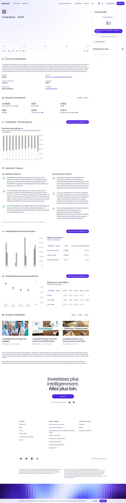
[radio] (84, 51)
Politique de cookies (55, 441)
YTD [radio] (13, 51)
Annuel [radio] (58, 246)
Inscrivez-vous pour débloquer (77, 122)
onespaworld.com (51, 89)
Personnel (17, 3)
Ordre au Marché (107, 17)
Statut (21, 440)
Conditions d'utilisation (56, 427)
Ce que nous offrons (65, 3)
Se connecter (110, 3)
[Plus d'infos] (122, 49)
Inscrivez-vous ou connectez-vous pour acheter (107, 31)
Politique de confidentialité (57, 438)
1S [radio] (6, 51)
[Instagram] (37, 458)
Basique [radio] (80, 98)
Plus (92, 3)
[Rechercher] (102, 3)
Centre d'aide (23, 433)
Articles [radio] (80, 315)
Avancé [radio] (86, 98)
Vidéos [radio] (86, 315)
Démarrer (63, 396)
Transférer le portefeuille (26, 437)
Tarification (78, 3)
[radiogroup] (14, 51)
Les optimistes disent (10, 174)
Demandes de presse (85, 430)
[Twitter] (26, 458)
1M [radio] (9, 51)
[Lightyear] (5, 3)
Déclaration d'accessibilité (56, 444)
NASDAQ (5, 83)
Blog (20, 427)
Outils (21, 430)
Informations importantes (56, 424)
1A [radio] (16, 51)
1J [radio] (3, 51)
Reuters (19, 186)
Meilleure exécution (54, 435)
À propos (86, 3)
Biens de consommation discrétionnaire (59, 77)
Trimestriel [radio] (51, 246)
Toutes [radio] (73, 315)
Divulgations (52, 448)
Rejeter (95, 501)
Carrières (81, 424)
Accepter (103, 501)
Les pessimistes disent (61, 174)
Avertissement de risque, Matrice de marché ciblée (62, 431)
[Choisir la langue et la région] (99, 3)
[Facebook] (21, 458)
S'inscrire (120, 3)
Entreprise (25, 3)
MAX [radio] (23, 51)
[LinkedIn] (32, 458)
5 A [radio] (20, 51)
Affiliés (81, 427)
